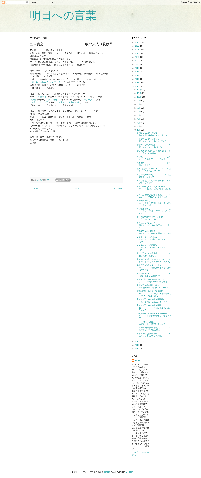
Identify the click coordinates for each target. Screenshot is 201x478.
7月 (138, 108)
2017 (137, 75)
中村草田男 (55, 82)
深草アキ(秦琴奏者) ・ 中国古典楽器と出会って (154, 176)
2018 (137, 72)
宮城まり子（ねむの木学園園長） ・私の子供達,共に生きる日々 (153, 307)
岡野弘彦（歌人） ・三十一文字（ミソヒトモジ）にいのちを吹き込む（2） (154, 203)
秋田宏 (138, 360)
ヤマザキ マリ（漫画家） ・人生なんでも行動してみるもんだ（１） (154, 247)
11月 (139, 93)
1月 (138, 130)
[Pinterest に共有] (69, 180)
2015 (137, 83)
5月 (138, 115)
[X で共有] (63, 180)
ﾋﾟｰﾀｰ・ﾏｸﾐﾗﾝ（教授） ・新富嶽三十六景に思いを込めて (154, 323)
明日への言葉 (63, 15)
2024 (137, 50)
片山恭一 (62, 102)
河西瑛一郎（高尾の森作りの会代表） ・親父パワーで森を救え (152, 280)
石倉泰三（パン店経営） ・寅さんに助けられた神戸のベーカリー (154, 232)
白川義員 (88, 99)
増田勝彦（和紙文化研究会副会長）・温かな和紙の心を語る (154, 152)
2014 (137, 86)
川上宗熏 (44, 102)
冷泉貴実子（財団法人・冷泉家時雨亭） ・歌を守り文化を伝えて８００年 (154, 315)
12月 (139, 90)
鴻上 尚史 (52, 99)
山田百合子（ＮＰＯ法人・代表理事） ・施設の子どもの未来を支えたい (154, 188)
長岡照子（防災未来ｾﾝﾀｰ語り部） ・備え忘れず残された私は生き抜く (154, 267)
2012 (137, 345)
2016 (137, 79)
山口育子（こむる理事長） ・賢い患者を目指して (154, 254)
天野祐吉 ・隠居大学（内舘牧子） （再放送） (154, 158)
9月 (138, 100)
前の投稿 (118, 188)
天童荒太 (34, 102)
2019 (137, 68)
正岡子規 (34, 82)
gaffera (107, 472)
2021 (137, 61)
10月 (139, 97)
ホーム (76, 188)
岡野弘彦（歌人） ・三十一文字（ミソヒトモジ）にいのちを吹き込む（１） (154, 211)
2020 (137, 64)
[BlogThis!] (60, 180)
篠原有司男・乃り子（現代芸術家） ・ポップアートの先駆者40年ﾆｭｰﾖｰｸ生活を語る (154, 293)
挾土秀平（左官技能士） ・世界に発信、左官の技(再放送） (154, 146)
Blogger (129, 472)
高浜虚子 (44, 82)
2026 (137, 42)
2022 (137, 57)
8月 (138, 104)
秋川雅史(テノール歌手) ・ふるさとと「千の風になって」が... (154, 170)
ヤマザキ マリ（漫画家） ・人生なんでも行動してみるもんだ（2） (154, 239)
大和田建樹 (74, 102)
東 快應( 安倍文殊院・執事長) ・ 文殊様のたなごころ (153, 218)
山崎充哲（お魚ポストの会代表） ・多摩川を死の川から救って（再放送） (154, 260)
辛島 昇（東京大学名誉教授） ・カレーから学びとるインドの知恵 (154, 196)
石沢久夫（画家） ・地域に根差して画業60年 (154, 274)
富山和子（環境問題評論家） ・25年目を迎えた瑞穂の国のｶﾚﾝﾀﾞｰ (154, 286)
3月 (138, 123)
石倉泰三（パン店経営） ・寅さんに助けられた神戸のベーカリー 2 (155, 225)
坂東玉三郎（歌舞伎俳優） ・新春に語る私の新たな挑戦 (154, 335)
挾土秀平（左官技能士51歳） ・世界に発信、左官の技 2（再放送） (154, 140)
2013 (137, 341)
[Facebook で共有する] (66, 180)
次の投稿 (34, 188)
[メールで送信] (57, 180)
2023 (137, 53)
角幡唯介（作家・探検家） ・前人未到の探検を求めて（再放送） (154, 134)
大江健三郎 (41, 96)
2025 (137, 46)
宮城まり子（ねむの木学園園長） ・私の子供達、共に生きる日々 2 (155, 300)
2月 (138, 126)
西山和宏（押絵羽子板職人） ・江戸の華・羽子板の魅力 (154, 329)
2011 (137, 349)
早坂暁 (33, 99)
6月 (138, 111)
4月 (138, 119)
